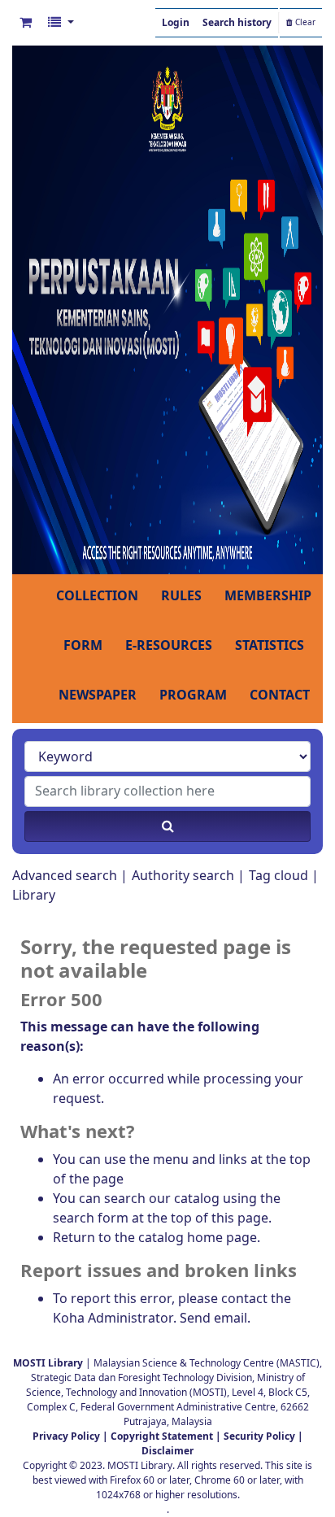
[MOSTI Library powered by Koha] (167, 309)
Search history (237, 22)
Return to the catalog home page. (156, 1238)
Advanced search (64, 876)
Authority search (183, 876)
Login (175, 22)
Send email (213, 1318)
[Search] (167, 826)
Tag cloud (278, 876)
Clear (304, 22)
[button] (25, 23)
